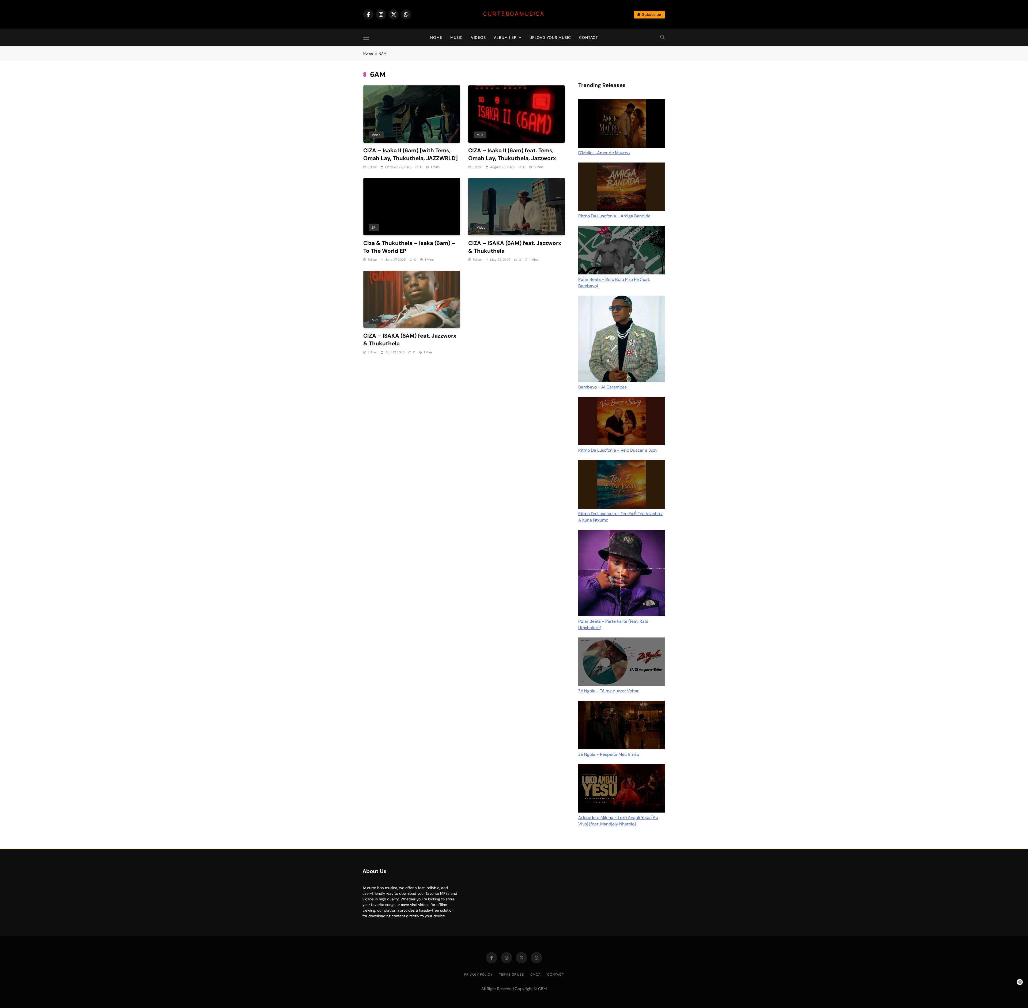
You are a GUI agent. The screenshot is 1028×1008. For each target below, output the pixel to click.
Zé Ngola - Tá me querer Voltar (608, 691)
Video (376, 135)
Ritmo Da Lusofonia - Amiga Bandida (614, 216)
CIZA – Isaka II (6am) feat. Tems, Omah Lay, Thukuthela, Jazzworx (512, 154)
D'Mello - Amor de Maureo (604, 153)
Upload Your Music (550, 37)
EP (374, 227)
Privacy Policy (478, 974)
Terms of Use (511, 974)
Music (456, 37)
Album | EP (505, 37)
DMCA (535, 974)
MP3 (480, 135)
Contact (588, 37)
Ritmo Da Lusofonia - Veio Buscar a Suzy (617, 450)
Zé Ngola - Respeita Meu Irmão (608, 754)
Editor (372, 167)
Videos (478, 37)
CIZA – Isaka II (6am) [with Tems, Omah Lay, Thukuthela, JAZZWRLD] (410, 154)
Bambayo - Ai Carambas (602, 387)
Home (436, 37)
